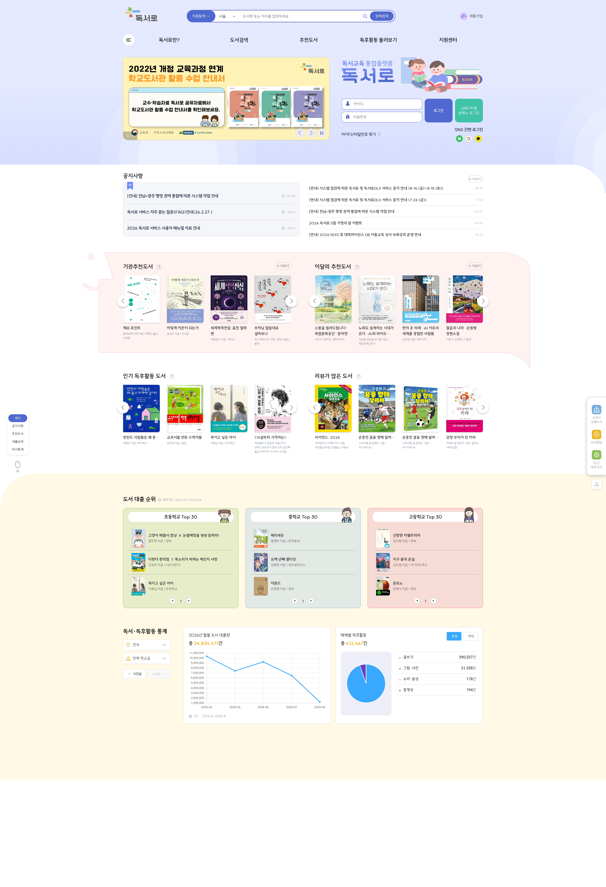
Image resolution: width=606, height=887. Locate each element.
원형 (454, 636)
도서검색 (239, 40)
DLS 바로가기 (596, 465)
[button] (310, 133)
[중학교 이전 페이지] (295, 601)
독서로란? (169, 40)
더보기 (476, 179)
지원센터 (448, 40)
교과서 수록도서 (596, 420)
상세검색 (381, 16)
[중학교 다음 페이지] (311, 601)
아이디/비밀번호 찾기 (358, 134)
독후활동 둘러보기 (378, 40)
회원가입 (476, 16)
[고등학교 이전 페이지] (417, 601)
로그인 (439, 110)
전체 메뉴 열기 (128, 39)
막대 (471, 636)
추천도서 (309, 40)
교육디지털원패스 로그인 (469, 110)
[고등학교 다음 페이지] (433, 601)
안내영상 (596, 442)
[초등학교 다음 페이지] (189, 601)
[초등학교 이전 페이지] (173, 601)
